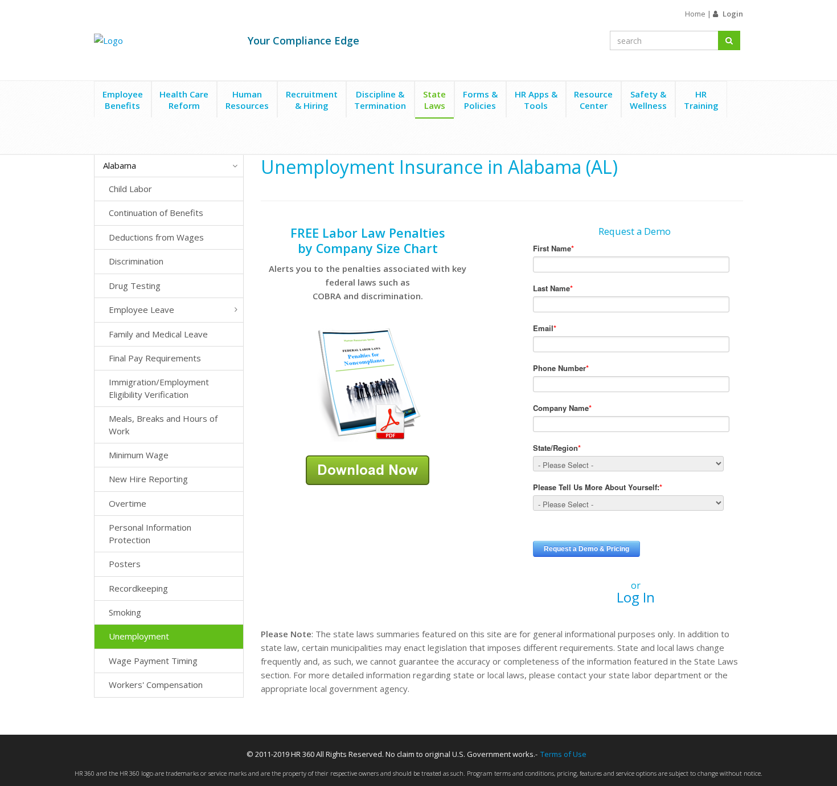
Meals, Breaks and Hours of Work (163, 424)
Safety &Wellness (648, 99)
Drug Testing (135, 285)
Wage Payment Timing (153, 660)
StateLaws (434, 99)
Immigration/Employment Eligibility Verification (159, 388)
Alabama (119, 165)
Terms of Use (563, 754)
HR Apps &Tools (536, 99)
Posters (125, 563)
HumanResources (247, 99)
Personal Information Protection (150, 533)
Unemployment (139, 636)
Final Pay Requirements (155, 358)
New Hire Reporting (148, 478)
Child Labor (130, 188)
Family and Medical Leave (158, 334)
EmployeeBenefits (122, 99)
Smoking (125, 612)
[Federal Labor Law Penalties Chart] (368, 383)
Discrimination (136, 261)
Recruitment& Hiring (312, 99)
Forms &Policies (480, 99)
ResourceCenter (593, 99)
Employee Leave (141, 309)
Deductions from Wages (156, 237)
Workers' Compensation (156, 684)
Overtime (127, 503)
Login (733, 14)
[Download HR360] (367, 469)
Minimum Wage (139, 455)
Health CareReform (183, 99)
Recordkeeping (138, 588)
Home (695, 14)
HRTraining (701, 99)
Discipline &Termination (380, 99)
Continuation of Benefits (156, 212)
